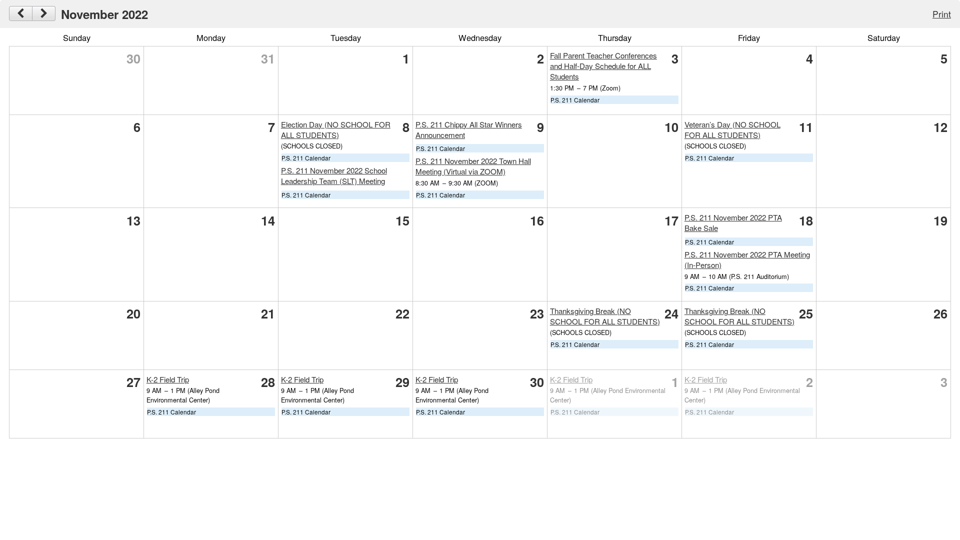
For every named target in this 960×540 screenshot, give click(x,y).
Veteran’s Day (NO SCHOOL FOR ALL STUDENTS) (732, 129)
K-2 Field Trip (167, 379)
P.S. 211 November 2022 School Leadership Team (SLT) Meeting (334, 175)
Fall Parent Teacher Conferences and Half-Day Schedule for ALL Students (603, 66)
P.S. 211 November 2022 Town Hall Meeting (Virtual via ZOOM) (473, 166)
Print (941, 14)
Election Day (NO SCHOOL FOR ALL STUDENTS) (335, 129)
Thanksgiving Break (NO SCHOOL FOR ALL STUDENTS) (605, 316)
